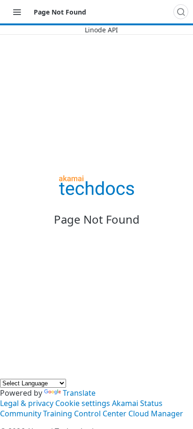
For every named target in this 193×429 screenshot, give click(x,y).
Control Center (100, 413)
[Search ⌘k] (180, 11)
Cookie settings (82, 403)
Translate (79, 393)
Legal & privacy (26, 403)
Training (57, 413)
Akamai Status (137, 403)
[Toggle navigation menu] (16, 11)
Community (20, 413)
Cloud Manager (155, 413)
